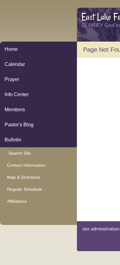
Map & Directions (22, 177)
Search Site (18, 153)
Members (15, 109)
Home (11, 49)
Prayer (12, 79)
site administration (100, 229)
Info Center (17, 94)
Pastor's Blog (19, 124)
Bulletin (13, 139)
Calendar (15, 64)
